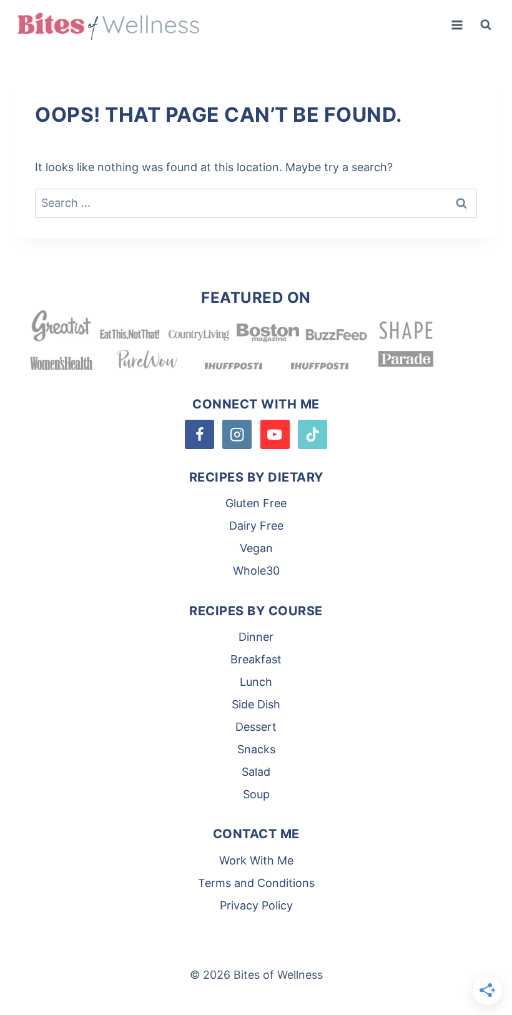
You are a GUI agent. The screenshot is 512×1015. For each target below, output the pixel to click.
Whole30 (256, 570)
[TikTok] (312, 434)
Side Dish (256, 704)
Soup (256, 794)
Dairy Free (256, 525)
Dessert (256, 726)
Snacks (256, 749)
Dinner (256, 636)
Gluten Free (256, 503)
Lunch (256, 681)
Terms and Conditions (256, 882)
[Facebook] (199, 434)
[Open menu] (456, 24)
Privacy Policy (256, 905)
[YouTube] (275, 434)
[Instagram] (237, 434)
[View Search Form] (486, 25)
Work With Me (256, 860)
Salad (256, 771)
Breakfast (256, 659)
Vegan (256, 548)
